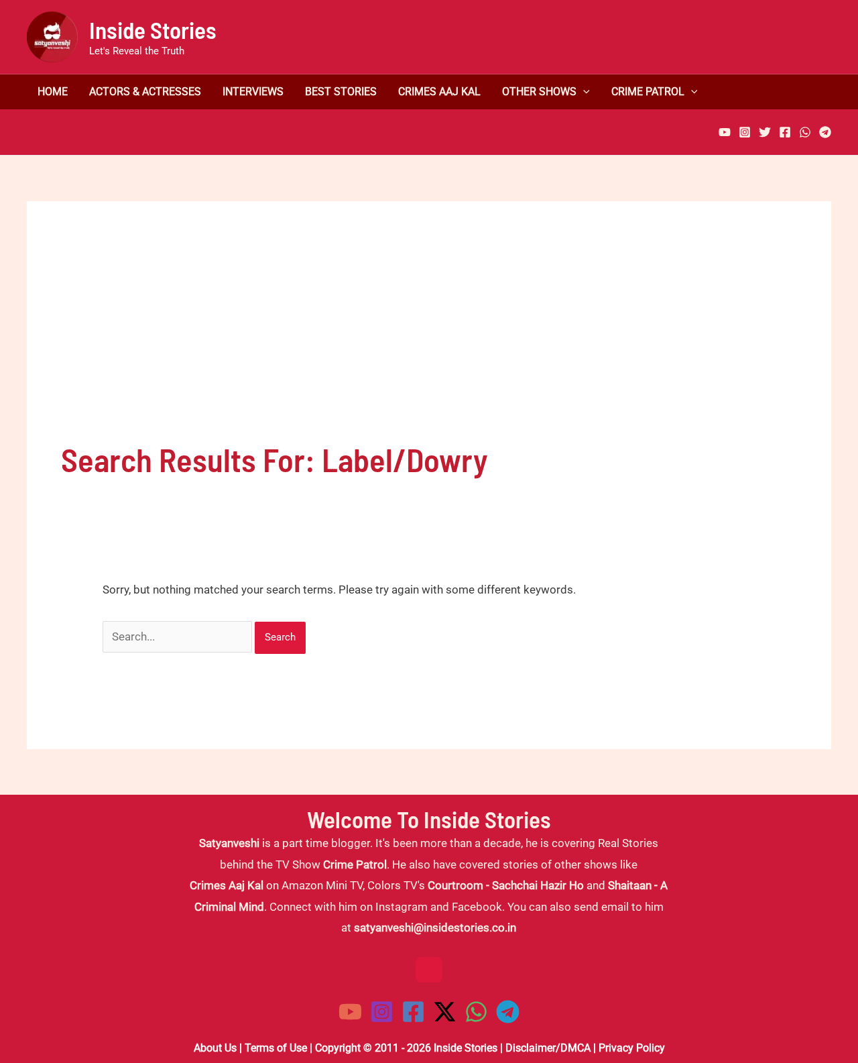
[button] (583, 92)
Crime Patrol (647, 92)
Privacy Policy (632, 1048)
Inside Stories (153, 29)
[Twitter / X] (444, 1011)
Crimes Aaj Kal (439, 92)
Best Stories (341, 92)
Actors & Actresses (145, 92)
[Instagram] (745, 132)
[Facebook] (785, 132)
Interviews (253, 92)
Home (53, 92)
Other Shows (539, 92)
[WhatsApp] (805, 132)
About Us (215, 1048)
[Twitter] (765, 132)
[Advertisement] (429, 336)
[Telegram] (825, 132)
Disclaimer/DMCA (548, 1048)
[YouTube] (725, 132)
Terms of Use (276, 1048)
